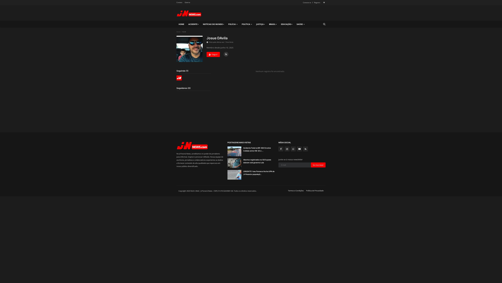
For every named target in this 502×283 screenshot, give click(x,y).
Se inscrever (318, 165)
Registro (317, 2)
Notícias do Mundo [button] (213, 24)
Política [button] (246, 24)
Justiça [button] (260, 24)
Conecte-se (307, 2)
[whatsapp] (293, 148)
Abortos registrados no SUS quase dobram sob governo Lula (257, 161)
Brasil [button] (272, 24)
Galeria (187, 2)
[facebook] (280, 148)
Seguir (215, 54)
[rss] (305, 148)
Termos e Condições (296, 190)
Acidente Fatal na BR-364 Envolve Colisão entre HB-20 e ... (257, 149)
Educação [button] (286, 24)
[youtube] (299, 148)
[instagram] (287, 148)
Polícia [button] (232, 24)
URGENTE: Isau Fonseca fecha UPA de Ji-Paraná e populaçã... (259, 172)
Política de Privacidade (315, 190)
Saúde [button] (300, 24)
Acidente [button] (192, 24)
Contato (179, 2)
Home (181, 24)
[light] (324, 2)
